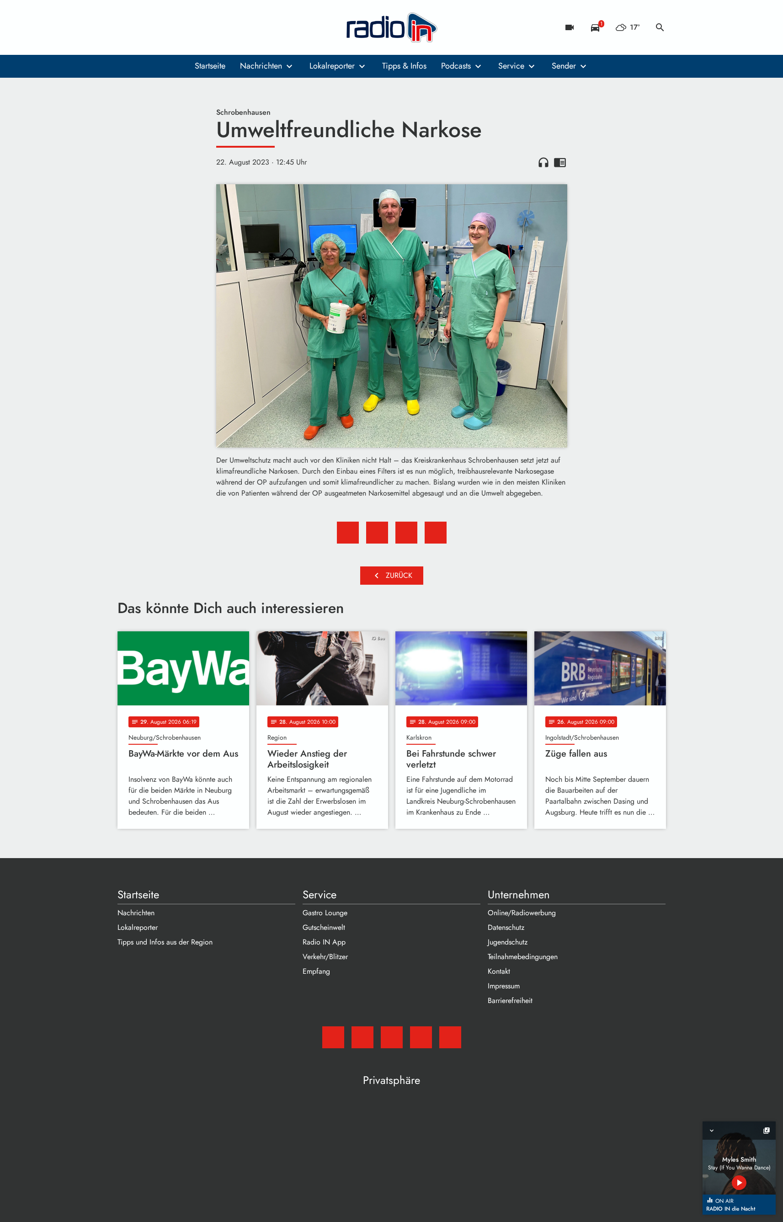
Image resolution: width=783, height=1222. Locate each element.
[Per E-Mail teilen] (436, 533)
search (660, 27)
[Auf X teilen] (377, 533)
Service (511, 66)
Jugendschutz (507, 942)
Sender (564, 66)
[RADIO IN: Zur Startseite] (391, 27)
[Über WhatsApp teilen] (406, 533)
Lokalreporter (332, 66)
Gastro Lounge (325, 912)
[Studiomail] (126, 27)
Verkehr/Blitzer (325, 956)
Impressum (504, 986)
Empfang (316, 971)
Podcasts (456, 66)
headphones (543, 162)
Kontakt (499, 971)
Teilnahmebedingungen (523, 956)
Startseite (210, 66)
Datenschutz (506, 927)
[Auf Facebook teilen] (348, 533)
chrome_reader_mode (560, 162)
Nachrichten (261, 66)
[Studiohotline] (200, 27)
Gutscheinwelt (324, 927)
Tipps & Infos (404, 66)
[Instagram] (163, 27)
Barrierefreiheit (510, 1000)
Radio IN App (324, 942)
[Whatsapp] (181, 27)
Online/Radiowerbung (522, 912)
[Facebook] (145, 27)
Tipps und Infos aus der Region (165, 942)
